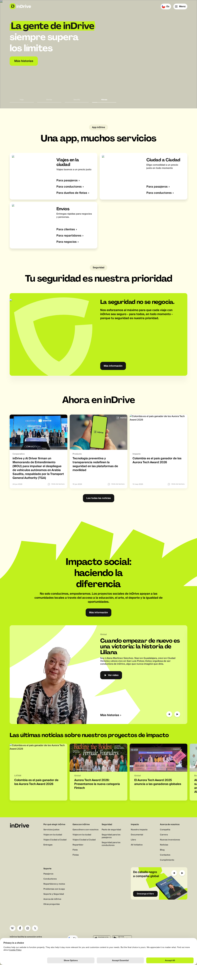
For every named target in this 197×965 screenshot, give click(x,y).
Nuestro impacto (139, 829)
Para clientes (65, 229)
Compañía (165, 829)
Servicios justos (51, 829)
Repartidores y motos (54, 884)
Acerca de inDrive (52, 899)
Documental (137, 834)
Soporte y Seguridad (53, 894)
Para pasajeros (67, 181)
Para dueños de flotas (71, 193)
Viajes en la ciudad (52, 834)
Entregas (47, 845)
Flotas (76, 855)
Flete (75, 850)
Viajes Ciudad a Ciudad (54, 840)
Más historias (109, 715)
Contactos (165, 855)
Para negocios (66, 242)
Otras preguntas (51, 904)
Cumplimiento (167, 860)
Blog (162, 850)
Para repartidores (68, 236)
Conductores (50, 879)
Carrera (164, 834)
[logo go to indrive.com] (20, 6)
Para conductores (69, 187)
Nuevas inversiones (170, 840)
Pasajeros (48, 874)
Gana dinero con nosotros (85, 829)
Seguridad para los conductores (111, 844)
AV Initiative (137, 845)
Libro (133, 840)
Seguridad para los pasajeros (111, 836)
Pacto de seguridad (111, 829)
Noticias (164, 845)
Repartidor (78, 845)
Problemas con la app (54, 889)
